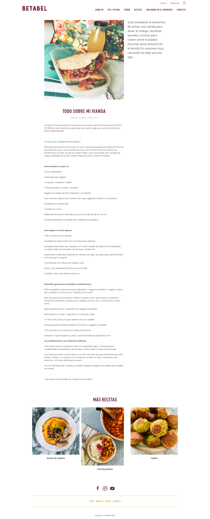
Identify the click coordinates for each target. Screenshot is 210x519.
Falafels (154, 458)
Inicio (91, 501)
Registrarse (174, 3)
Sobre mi (99, 9)
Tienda (127, 9)
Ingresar (163, 3)
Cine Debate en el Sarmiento (159, 9)
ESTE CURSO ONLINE (54, 131)
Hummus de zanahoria (56, 458)
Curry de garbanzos (105, 469)
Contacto (181, 9)
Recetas (138, 9)
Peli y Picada (114, 9)
